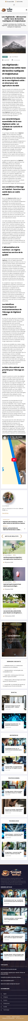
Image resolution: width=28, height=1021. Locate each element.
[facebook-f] (14, 5)
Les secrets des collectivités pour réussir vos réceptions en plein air (12, 612)
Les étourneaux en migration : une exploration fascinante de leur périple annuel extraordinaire (13, 558)
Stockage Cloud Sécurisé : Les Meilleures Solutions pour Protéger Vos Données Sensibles (13, 724)
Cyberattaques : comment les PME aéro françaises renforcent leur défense (14, 835)
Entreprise (5, 997)
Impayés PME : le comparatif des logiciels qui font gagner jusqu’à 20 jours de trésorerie (13, 767)
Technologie (6, 1010)
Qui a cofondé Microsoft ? (7, 980)
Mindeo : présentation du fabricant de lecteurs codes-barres (12, 529)
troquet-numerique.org (9, 24)
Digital (4, 993)
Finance (5, 1000)
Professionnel (6, 1003)
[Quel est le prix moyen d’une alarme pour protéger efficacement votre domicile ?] (14, 574)
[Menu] (26, 10)
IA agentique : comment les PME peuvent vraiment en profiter (13, 853)
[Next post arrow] (24, 529)
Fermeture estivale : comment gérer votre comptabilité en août (13, 919)
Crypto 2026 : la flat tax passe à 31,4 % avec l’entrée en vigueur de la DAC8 (13, 937)
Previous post (6, 519)
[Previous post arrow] (24, 522)
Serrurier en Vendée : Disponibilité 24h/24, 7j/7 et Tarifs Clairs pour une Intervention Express (14, 810)
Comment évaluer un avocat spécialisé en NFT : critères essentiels (12, 706)
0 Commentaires (16, 60)
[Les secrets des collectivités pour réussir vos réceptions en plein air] (14, 600)
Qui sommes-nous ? (20, 1018)
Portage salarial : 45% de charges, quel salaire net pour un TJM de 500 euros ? (13, 792)
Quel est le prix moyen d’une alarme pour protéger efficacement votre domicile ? (12, 585)
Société (19, 24)
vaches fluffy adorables (8, 426)
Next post (5, 526)
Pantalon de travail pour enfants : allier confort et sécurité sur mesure (14, 522)
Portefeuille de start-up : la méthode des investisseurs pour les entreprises (13, 749)
